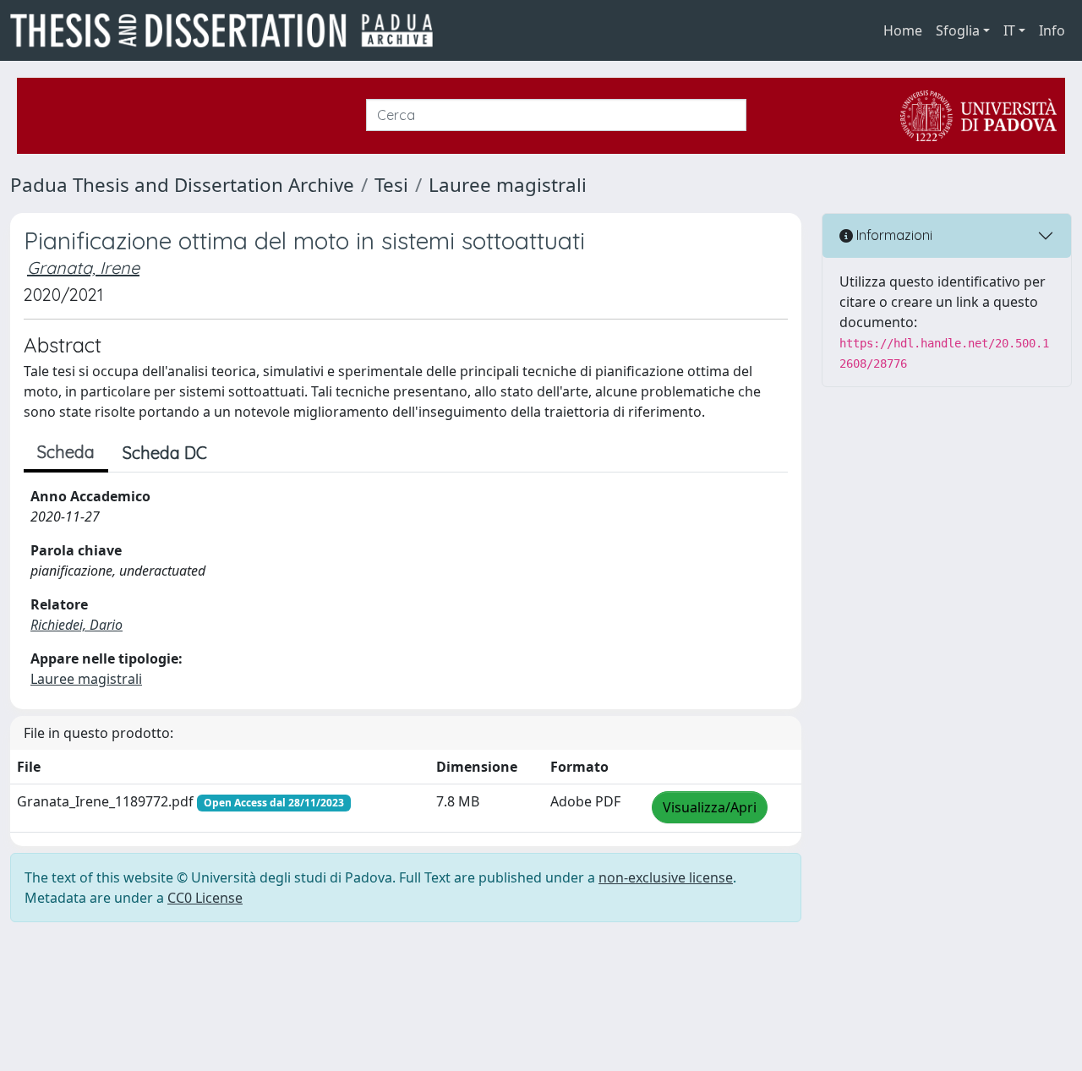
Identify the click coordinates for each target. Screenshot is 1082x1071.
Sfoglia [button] (958, 30)
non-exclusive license (665, 877)
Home (902, 30)
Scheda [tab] (66, 451)
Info (1052, 30)
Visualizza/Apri (710, 807)
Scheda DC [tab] (165, 452)
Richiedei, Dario (76, 624)
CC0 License (205, 897)
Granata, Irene (83, 267)
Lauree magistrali (508, 185)
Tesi (391, 185)
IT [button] (1009, 30)
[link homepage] (228, 30)
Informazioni (892, 235)
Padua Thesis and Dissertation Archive (182, 185)
